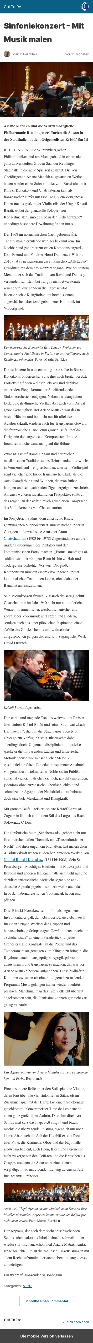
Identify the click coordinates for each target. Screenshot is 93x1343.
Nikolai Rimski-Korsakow (23, 859)
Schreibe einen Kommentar (46, 1301)
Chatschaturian (15, 538)
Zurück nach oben (76, 1322)
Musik (27, 1286)
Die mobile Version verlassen (46, 1336)
